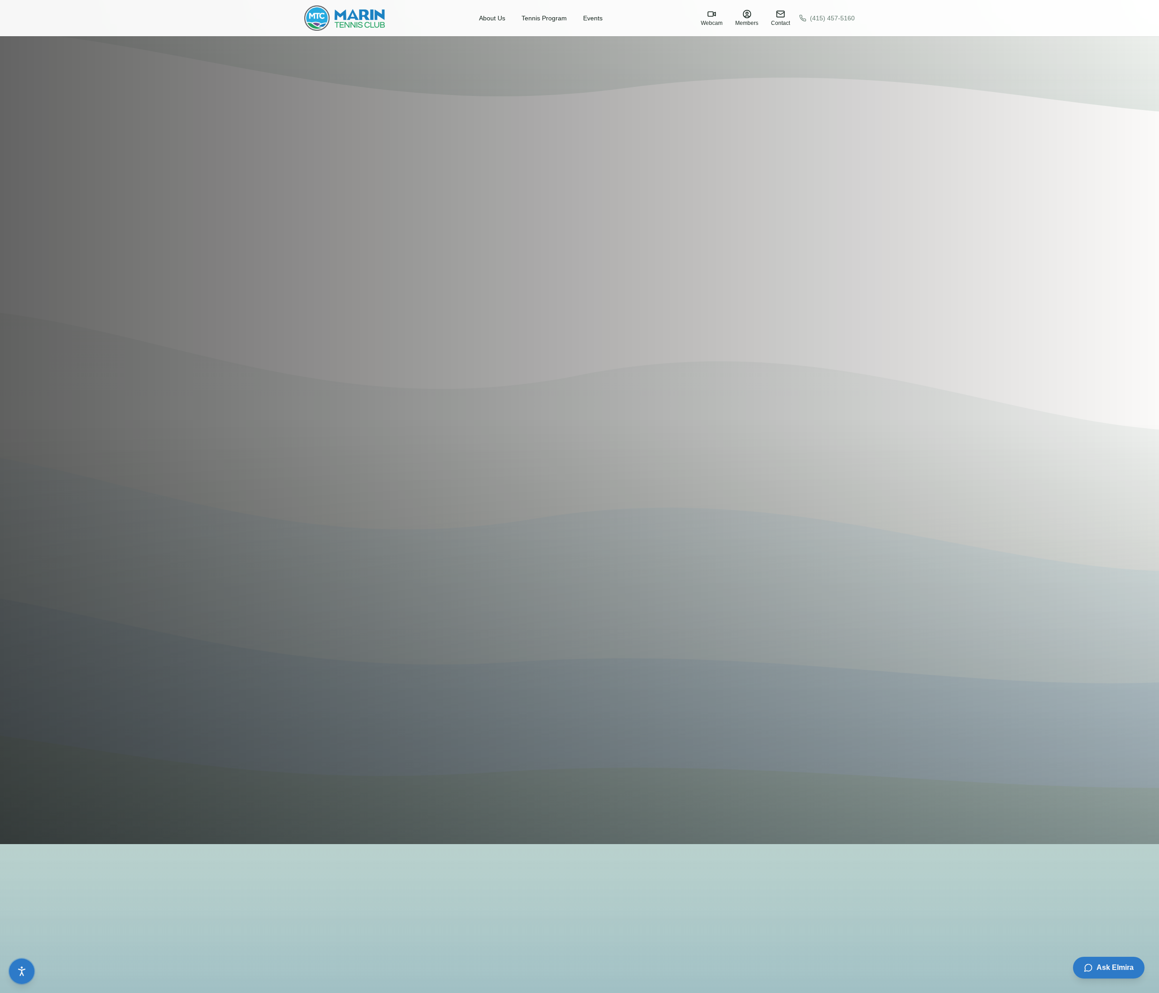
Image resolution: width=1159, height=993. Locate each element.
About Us (492, 18)
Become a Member (61, 813)
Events (593, 18)
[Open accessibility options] (21, 971)
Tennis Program (544, 18)
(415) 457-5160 (832, 18)
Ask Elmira (1115, 967)
